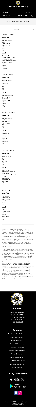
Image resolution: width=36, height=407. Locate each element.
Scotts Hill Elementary (14, 21)
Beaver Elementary (17, 340)
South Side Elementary (17, 357)
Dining (27, 21)
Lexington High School (17, 364)
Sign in (29, 13)
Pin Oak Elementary (17, 354)
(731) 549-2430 (18, 322)
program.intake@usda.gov (26, 276)
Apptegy (21, 404)
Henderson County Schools (17, 334)
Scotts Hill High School (17, 361)
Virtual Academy (17, 367)
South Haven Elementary (17, 350)
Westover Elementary (17, 347)
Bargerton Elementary (17, 337)
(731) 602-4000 (18, 319)
